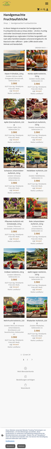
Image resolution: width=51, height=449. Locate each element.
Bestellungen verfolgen (25, 379)
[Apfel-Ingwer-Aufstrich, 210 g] (36, 258)
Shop (6, 23)
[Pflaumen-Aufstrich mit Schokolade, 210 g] (14, 208)
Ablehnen (21, 446)
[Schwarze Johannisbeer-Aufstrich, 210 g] (14, 157)
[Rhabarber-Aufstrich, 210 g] (36, 307)
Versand (16, 91)
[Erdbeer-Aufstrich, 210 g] (14, 258)
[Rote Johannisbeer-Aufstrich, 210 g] (36, 208)
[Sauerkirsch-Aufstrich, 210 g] (36, 109)
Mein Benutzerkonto (25, 371)
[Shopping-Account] (47, 9)
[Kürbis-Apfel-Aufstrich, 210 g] (36, 60)
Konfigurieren (10, 441)
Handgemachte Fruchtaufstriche (24, 23)
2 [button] (27, 359)
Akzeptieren (10, 446)
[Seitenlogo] (6, 3)
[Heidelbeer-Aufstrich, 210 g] (36, 157)
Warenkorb (25, 388)
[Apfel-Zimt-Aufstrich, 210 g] (14, 109)
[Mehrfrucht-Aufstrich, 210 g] (14, 307)
